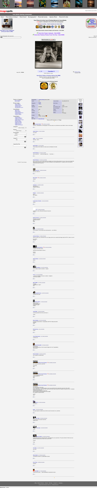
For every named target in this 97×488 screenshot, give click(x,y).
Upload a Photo (53, 17)
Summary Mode (17, 106)
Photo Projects (17, 101)
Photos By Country (42, 17)
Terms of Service (40, 483)
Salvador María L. (30, 7)
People (39, 103)
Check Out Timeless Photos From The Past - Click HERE (49, 34)
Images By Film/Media (19, 124)
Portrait (39, 102)
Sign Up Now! (88, 10)
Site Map (50, 483)
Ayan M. (66, 7)
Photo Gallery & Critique (11, 17)
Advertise (60, 483)
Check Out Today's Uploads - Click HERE (49, 33)
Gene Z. (54, 7)
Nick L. (91, 7)
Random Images (18, 120)
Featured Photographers (19, 112)
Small (45, 73)
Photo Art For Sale (63, 17)
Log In (92, 10)
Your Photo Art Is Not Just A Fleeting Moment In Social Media (50, 20)
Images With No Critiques (19, 119)
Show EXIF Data (41, 118)
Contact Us (55, 483)
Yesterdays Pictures (18, 105)
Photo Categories (18, 100)
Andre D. (6, 7)
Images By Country (18, 122)
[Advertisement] (48, 95)
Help (96, 10)
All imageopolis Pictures (19, 107)
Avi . (79, 7)
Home (2, 17)
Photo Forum (23, 17)
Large (51, 73)
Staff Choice (17, 110)
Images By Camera (18, 123)
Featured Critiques (18, 114)
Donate (46, 483)
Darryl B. (42, 7)
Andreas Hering (77, 71)
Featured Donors (18, 111)
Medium (48, 73)
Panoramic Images (18, 121)
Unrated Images (18, 117)
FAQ (35, 483)
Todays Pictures (18, 104)
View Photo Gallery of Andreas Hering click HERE (48, 75)
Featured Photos (18, 113)
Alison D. (18, 7)
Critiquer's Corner (18, 118)
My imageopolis (32, 17)
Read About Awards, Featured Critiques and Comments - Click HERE (50, 30)
